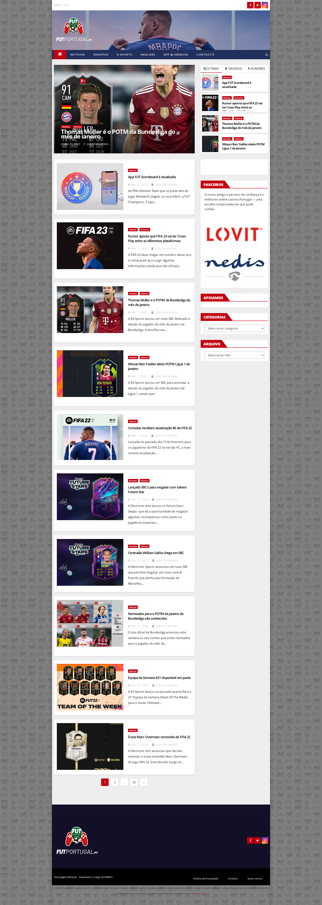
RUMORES (257, 69)
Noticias (77, 54)
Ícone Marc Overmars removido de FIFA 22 (159, 737)
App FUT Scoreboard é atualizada (152, 177)
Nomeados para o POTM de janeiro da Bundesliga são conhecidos (155, 616)
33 (134, 782)
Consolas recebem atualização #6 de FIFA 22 (160, 428)
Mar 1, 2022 (72, 144)
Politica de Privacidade (205, 878)
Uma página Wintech (65, 877)
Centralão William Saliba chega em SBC (156, 553)
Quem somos (254, 878)
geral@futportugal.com (197, 894)
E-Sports (124, 54)
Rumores (239, 98)
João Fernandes (97, 144)
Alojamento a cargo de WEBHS (96, 877)
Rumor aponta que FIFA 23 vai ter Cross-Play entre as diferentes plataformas (157, 238)
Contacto (205, 54)
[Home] (60, 54)
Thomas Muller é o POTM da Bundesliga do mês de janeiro (118, 133)
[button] (266, 55)
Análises (148, 54)
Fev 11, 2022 (140, 499)
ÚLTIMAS (212, 69)
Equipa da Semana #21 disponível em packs (159, 677)
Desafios (101, 54)
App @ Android (175, 54)
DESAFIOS (235, 69)
